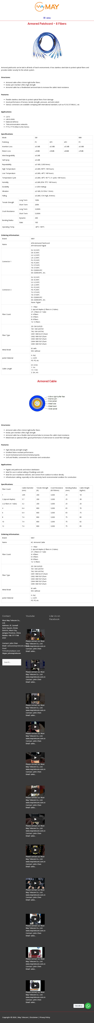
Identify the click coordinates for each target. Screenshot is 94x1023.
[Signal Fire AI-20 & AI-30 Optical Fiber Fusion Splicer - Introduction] (35, 883)
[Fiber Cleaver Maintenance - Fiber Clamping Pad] (35, 698)
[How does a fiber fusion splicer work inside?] (35, 665)
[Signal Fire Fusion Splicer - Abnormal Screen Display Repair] (35, 985)
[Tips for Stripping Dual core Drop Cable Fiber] (35, 757)
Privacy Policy (45, 1017)
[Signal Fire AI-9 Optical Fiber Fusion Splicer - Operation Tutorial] (35, 952)
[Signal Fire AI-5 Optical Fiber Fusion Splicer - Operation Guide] (35, 634)
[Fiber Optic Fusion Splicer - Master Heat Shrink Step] (35, 850)
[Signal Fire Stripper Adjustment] (35, 819)
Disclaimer (34, 1017)
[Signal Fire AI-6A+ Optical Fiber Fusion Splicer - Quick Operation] (35, 791)
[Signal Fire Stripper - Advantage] (35, 727)
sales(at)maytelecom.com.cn (18, 646)
